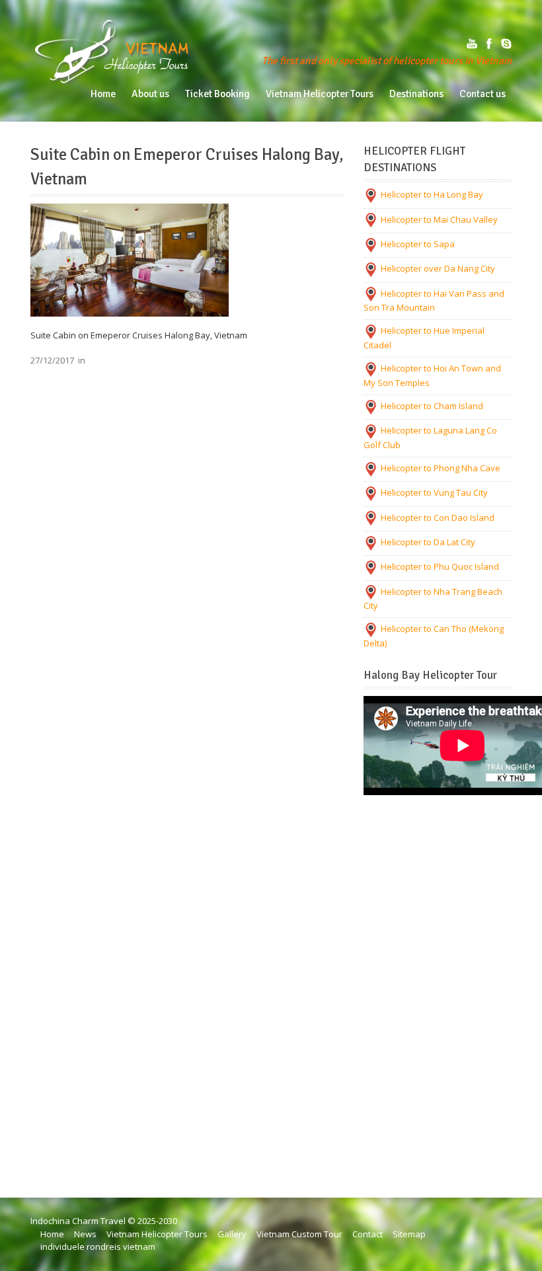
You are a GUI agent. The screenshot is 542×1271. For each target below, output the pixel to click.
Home (52, 1234)
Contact (367, 1234)
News (85, 1234)
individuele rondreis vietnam (97, 1246)
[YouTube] (472, 43)
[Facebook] (489, 43)
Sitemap (409, 1234)
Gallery (232, 1234)
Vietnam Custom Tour (299, 1234)
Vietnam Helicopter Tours (157, 1234)
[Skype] (506, 43)
